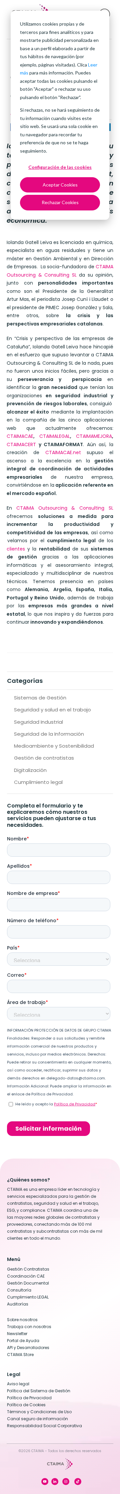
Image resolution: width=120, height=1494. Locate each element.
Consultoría (19, 1290)
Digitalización (30, 770)
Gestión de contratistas (44, 757)
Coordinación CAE (26, 1276)
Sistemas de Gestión (40, 697)
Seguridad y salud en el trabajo (52, 709)
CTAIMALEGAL (54, 436)
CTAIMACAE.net (63, 452)
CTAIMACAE (20, 436)
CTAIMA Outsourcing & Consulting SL (64, 508)
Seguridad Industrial (38, 721)
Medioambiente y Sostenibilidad (54, 745)
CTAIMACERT (21, 444)
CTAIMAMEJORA (94, 436)
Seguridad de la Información (49, 733)
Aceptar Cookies (60, 184)
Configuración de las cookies (60, 167)
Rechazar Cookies (60, 202)
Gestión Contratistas (28, 1269)
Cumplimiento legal (38, 782)
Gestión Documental (28, 1283)
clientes (16, 549)
